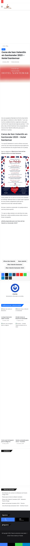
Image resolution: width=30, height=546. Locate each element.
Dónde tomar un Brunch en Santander (21, 317)
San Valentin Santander (15, 264)
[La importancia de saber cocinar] (7, 312)
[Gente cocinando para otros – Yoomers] (22, 381)
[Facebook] (2, 274)
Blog (7, 46)
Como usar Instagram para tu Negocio (7, 440)
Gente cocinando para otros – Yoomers (22, 440)
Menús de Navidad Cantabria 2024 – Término (13, 503)
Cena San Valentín (9, 261)
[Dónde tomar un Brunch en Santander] (22, 312)
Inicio (3, 46)
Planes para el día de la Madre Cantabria (12, 497)
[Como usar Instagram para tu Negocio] (7, 381)
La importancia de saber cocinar (6, 317)
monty (15, 294)
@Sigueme (5, 525)
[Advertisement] (15, 26)
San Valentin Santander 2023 (15, 268)
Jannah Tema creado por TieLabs (15, 535)
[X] (6, 274)
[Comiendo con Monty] (7, 6)
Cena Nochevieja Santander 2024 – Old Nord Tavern (15, 505)
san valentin (22, 261)
